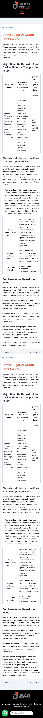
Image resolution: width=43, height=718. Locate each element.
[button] (22, 13)
